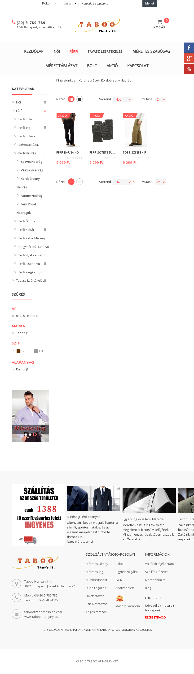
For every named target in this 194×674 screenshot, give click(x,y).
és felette (27, 315)
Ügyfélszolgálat (126, 572)
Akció (112, 65)
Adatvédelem (125, 588)
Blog (148, 588)
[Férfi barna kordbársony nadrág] (69, 129)
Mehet (149, 3)
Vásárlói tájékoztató (159, 564)
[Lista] (79, 99)
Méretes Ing (94, 572)
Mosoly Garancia (127, 606)
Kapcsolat (138, 65)
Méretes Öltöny (97, 564)
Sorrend (105, 99)
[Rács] (71, 99)
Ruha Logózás (96, 588)
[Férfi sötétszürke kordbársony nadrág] (102, 129)
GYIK (118, 580)
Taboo (22, 333)
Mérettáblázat (61, 65)
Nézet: (61, 99)
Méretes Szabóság (151, 51)
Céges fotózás (96, 612)
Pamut (22, 369)
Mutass (147, 99)
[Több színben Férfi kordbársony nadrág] (136, 129)
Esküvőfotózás (96, 604)
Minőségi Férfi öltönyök (83, 517)
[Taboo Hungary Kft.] (97, 25)
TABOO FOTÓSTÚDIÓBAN (117, 629)
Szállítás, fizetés (156, 572)
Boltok (119, 564)
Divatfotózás (95, 596)
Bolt (92, 65)
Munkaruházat (96, 580)
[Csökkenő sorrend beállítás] (133, 99)
